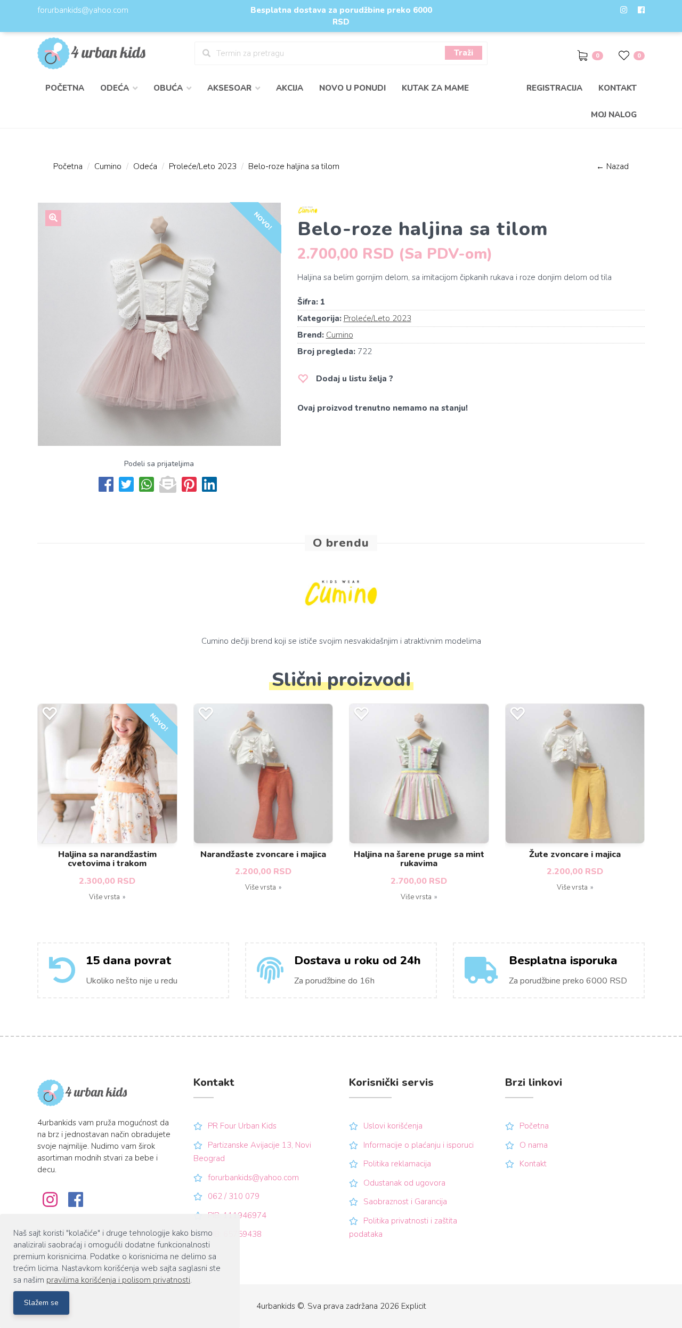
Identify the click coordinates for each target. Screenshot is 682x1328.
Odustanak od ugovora (404, 1183)
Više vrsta (104, 897)
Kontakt (617, 88)
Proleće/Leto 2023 (203, 166)
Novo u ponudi (352, 88)
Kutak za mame (435, 88)
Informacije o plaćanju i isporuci (418, 1145)
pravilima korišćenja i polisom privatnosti (118, 1280)
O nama (533, 1145)
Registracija (554, 88)
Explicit (413, 1306)
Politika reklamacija (397, 1163)
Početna (64, 88)
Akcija (289, 88)
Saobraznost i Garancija (405, 1201)
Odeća (145, 166)
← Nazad (612, 166)
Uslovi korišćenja (393, 1126)
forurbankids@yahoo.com (82, 10)
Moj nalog (614, 114)
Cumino (107, 166)
